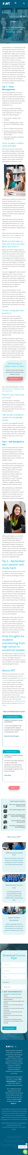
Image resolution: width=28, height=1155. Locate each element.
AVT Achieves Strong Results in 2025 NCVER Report (17, 826)
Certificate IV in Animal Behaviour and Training (13, 1022)
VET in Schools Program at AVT (17, 809)
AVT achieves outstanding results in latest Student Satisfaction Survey (16, 816)
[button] (15, 2)
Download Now (9, 1028)
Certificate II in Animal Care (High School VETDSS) (14, 1002)
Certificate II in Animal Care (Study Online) (12, 995)
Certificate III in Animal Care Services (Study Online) (13, 1012)
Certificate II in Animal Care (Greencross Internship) (14, 1009)
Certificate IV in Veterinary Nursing (12, 1019)
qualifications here (19, 701)
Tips (17, 39)
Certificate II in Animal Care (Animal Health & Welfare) (13, 998)
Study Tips (12, 39)
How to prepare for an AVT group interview (18, 821)
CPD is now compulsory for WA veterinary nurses (17, 805)
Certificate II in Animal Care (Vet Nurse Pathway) (13, 1005)
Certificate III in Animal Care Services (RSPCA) (13, 1016)
